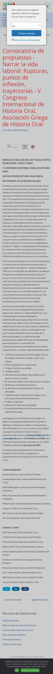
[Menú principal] (48, 6)
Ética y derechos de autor (14, 634)
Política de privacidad (30, 670)
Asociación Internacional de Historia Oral (26, 656)
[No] (50, 666)
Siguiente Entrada (40, 599)
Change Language (26, 33)
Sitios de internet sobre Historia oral (19, 625)
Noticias (24, 130)
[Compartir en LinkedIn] (16, 589)
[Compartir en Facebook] (25, 589)
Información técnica (11, 639)
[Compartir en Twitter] (6, 589)
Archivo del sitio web (12, 644)
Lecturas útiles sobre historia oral (17, 630)
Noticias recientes (10, 620)
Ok (17, 670)
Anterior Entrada (12, 599)
